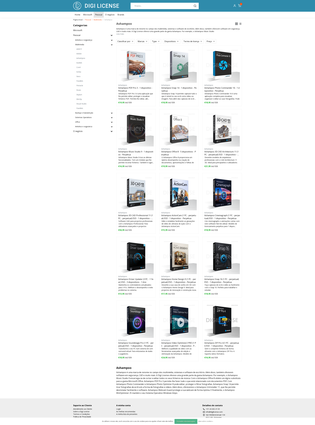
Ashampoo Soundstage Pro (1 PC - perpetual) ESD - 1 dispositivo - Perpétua (136, 344)
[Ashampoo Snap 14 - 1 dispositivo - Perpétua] (179, 65)
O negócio (110, 14)
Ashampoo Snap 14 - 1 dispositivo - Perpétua (179, 89)
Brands (121, 14)
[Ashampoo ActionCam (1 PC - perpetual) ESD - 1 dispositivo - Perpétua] (179, 192)
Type (154, 41)
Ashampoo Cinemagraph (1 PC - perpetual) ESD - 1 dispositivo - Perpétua (222, 217)
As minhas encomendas (125, 411)
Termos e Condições (81, 414)
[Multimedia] (112, 44)
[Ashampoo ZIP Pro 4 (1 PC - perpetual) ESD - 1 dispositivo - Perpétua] (222, 320)
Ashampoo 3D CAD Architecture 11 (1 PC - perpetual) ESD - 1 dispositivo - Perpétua (222, 153)
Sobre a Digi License (81, 411)
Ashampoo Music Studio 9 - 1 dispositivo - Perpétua (135, 153)
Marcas (141, 41)
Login (118, 409)
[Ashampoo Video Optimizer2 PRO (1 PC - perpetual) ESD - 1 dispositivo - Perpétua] (179, 320)
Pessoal (98, 14)
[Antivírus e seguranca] (112, 126)
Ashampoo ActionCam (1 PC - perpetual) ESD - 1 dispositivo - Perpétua (178, 217)
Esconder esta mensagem (186, 421)
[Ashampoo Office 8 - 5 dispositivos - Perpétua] (179, 129)
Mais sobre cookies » (205, 421)
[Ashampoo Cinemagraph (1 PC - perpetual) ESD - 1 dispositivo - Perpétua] (222, 192)
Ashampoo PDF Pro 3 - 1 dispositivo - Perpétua (135, 89)
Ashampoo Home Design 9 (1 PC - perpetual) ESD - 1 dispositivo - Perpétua (178, 280)
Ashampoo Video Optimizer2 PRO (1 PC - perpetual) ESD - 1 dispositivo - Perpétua (178, 344)
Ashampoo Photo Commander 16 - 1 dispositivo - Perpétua (221, 89)
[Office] (112, 122)
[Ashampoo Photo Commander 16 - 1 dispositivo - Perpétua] (222, 65)
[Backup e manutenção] (112, 113)
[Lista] (240, 23)
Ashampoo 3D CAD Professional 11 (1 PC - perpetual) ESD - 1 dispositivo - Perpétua (136, 217)
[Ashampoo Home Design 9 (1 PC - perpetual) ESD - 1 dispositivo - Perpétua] (179, 256)
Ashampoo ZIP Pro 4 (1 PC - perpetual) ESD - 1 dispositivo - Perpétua (221, 344)
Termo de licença (191, 41)
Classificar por (123, 41)
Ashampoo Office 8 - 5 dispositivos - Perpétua (178, 153)
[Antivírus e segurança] (112, 40)
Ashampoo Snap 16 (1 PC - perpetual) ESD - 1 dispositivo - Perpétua (221, 280)
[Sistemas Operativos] (112, 117)
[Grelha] (236, 23)
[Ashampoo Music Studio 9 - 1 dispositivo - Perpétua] (136, 129)
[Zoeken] (195, 5)
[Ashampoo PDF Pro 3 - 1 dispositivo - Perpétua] (136, 65)
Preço (209, 41)
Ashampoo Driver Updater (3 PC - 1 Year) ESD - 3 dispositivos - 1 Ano (135, 280)
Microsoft (87, 14)
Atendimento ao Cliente (82, 409)
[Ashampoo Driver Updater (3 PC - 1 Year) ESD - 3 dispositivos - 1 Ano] (136, 256)
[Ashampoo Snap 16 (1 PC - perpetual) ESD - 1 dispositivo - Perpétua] (222, 256)
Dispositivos (170, 41)
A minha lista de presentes (126, 414)
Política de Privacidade (82, 417)
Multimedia (98, 20)
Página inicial (78, 20)
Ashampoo (108, 20)
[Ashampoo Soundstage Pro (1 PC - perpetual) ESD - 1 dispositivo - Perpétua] (136, 320)
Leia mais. (120, 34)
